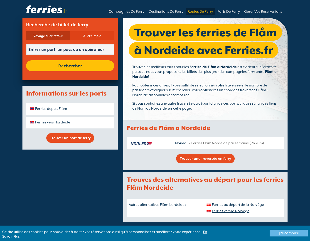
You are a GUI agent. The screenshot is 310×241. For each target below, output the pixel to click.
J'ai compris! (289, 233)
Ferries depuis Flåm (51, 109)
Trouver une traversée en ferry (205, 159)
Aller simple (92, 36)
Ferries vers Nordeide (52, 122)
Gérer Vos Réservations (263, 12)
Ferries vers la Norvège (230, 211)
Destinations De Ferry (166, 12)
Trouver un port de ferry (70, 138)
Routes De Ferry (200, 12)
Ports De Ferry (228, 12)
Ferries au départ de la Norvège (238, 205)
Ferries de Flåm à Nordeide (213, 67)
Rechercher (70, 65)
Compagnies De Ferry (126, 12)
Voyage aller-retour (48, 36)
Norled (181, 143)
